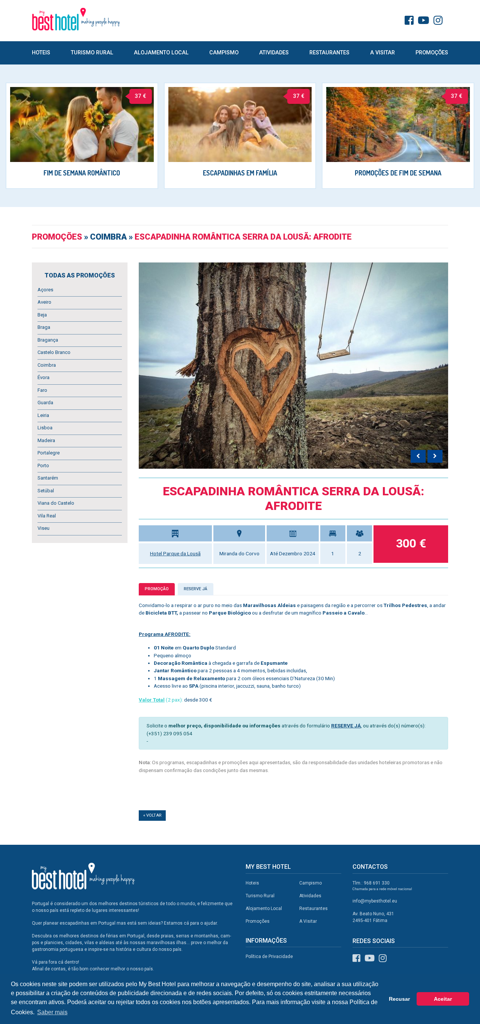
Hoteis (41, 52)
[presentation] (418, 456)
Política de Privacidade (269, 956)
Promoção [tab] (157, 588)
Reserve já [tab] (195, 588)
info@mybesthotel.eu (374, 901)
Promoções (432, 52)
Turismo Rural (92, 52)
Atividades (274, 52)
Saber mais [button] (52, 1012)
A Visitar (382, 52)
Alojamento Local (161, 52)
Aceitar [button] (443, 999)
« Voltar (152, 815)
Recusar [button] (399, 999)
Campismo (223, 52)
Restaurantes (329, 52)
